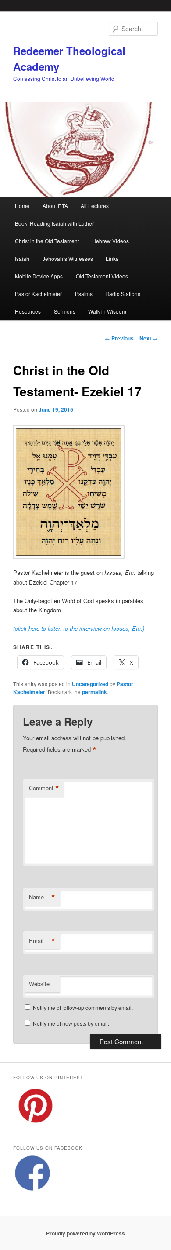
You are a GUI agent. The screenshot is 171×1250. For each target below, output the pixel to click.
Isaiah (22, 258)
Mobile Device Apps (39, 276)
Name (42, 897)
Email (42, 941)
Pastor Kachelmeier (38, 293)
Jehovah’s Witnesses (68, 258)
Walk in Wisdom (107, 311)
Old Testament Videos (102, 276)
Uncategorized (90, 684)
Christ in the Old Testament (47, 241)
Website (39, 984)
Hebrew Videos (110, 241)
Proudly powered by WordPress (85, 1233)
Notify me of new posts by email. (71, 1023)
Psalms (84, 293)
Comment (44, 788)
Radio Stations (122, 293)
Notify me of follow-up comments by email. (83, 1007)
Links (112, 258)
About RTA (55, 205)
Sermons (64, 311)
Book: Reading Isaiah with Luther (54, 223)
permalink (94, 692)
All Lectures (95, 205)
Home (22, 205)
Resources (28, 311)
